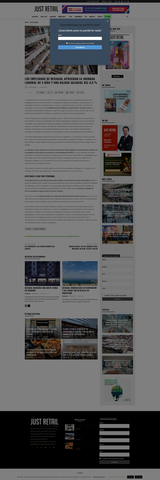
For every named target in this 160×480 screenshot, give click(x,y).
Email (60, 35)
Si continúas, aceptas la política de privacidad (81, 43)
